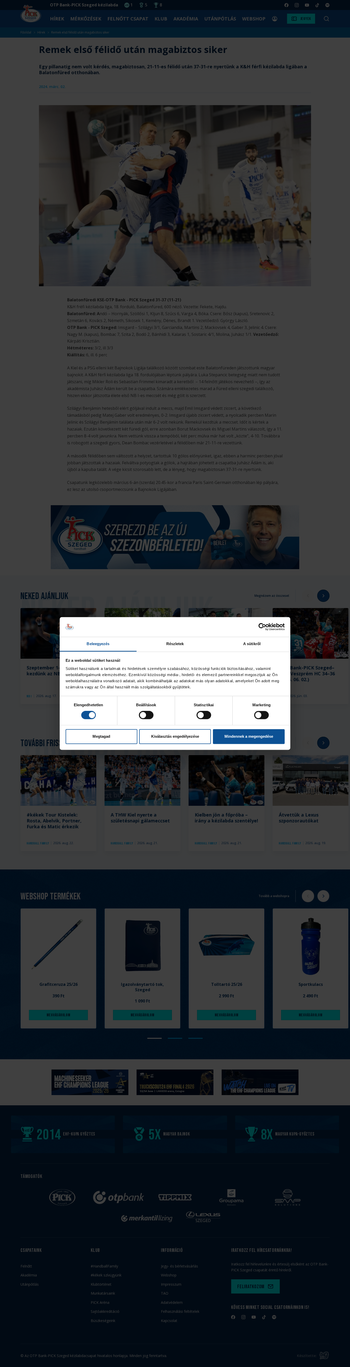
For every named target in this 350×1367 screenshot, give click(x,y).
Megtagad (101, 736)
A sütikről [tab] (252, 644)
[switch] (146, 715)
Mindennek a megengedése (248, 736)
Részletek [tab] (175, 644)
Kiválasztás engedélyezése (175, 736)
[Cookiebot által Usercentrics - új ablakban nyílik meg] (262, 627)
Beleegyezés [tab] (98, 644)
